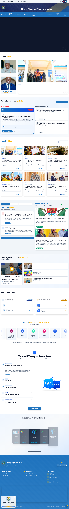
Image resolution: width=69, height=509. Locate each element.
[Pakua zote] (29, 305)
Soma (41, 119)
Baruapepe (24, 1)
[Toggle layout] (14, 496)
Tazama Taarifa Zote (63, 102)
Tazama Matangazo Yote (17, 237)
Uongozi (17, 1)
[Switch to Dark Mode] (61, 1)
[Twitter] (66, 465)
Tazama (8, 223)
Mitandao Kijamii (10, 1)
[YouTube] (63, 465)
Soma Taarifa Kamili (6, 131)
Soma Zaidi (21, 91)
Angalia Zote (64, 203)
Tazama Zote (29, 299)
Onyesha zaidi (7, 374)
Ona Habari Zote (63, 141)
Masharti (57, 506)
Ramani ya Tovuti (64, 506)
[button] (17, 369)
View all (65, 258)
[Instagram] (61, 465)
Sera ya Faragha (50, 506)
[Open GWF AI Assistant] (66, 506)
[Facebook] (58, 465)
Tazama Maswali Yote (33, 408)
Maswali (4, 1)
